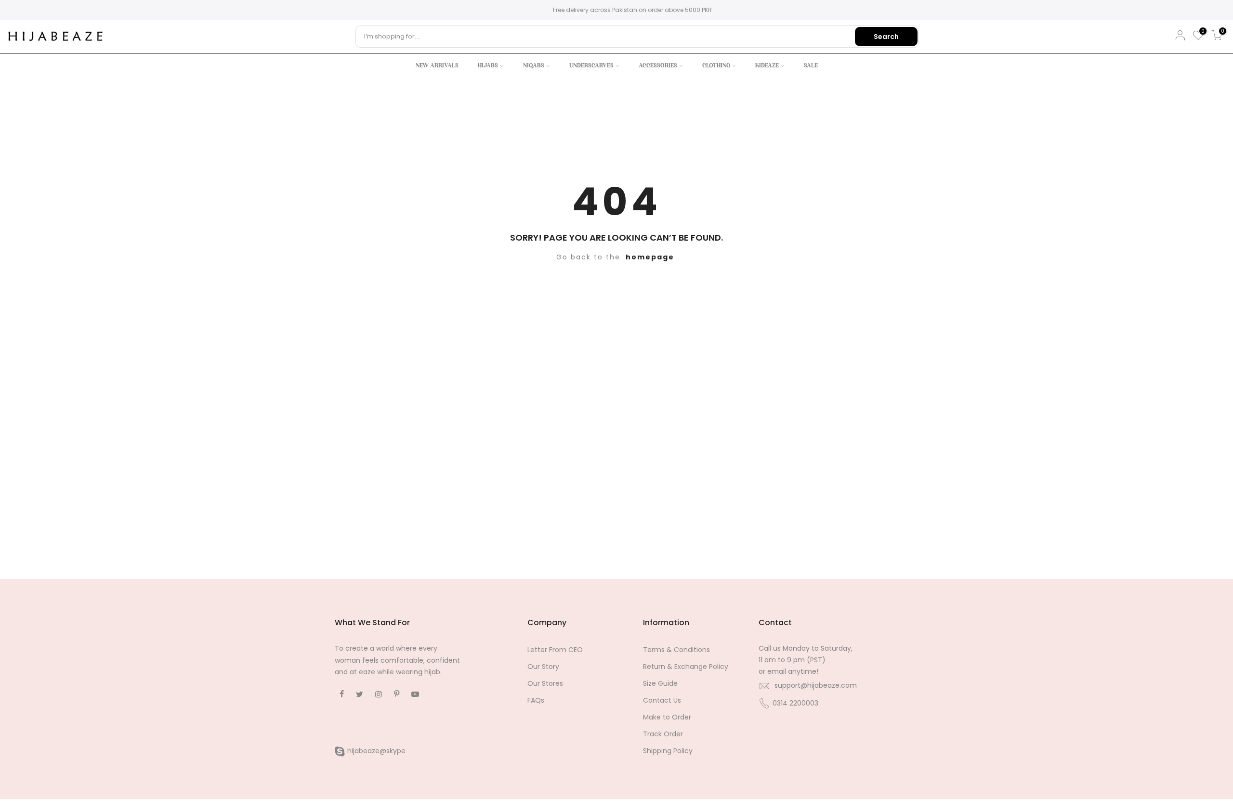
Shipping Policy (668, 751)
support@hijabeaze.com (815, 685)
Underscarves (591, 66)
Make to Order (667, 717)
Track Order (663, 734)
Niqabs (533, 66)
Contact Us (662, 700)
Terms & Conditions (676, 650)
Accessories (658, 66)
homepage (650, 257)
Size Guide (660, 683)
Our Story (543, 666)
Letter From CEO (555, 650)
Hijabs (488, 66)
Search (886, 36)
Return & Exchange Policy (685, 666)
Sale (811, 66)
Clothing (716, 66)
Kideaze (767, 66)
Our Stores (545, 683)
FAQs (535, 700)
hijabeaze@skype (376, 751)
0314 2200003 (795, 703)
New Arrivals (437, 66)
